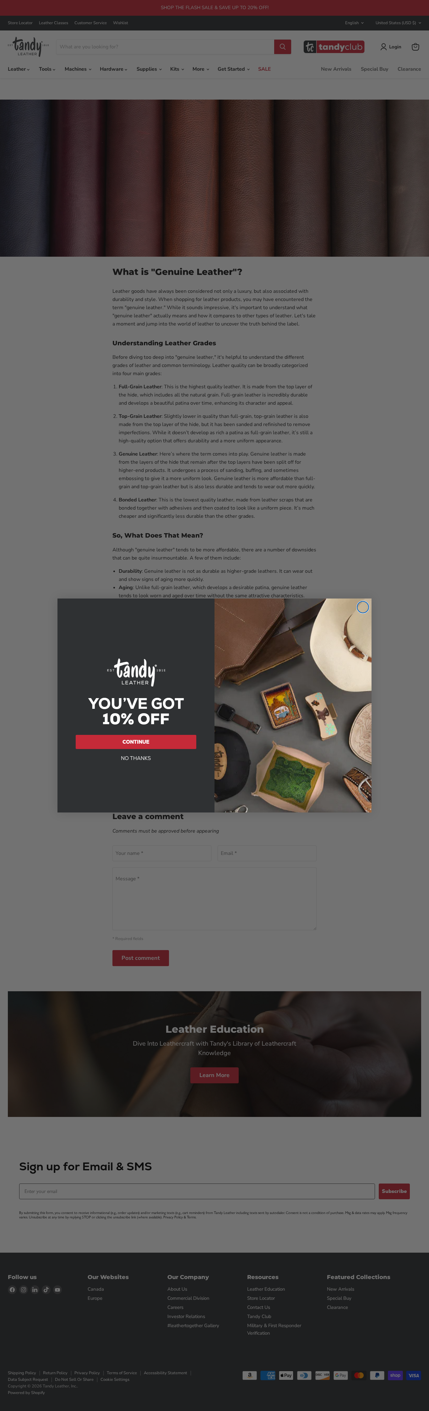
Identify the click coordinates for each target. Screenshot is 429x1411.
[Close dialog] (363, 607)
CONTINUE (135, 742)
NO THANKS (136, 758)
